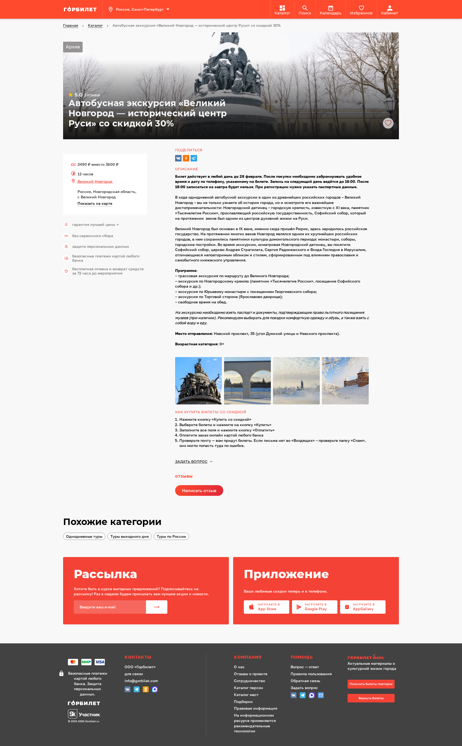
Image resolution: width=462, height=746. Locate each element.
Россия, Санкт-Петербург (140, 9)
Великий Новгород (95, 181)
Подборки (243, 701)
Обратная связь (305, 680)
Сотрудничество (249, 680)
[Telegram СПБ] (137, 690)
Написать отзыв (199, 490)
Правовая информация (255, 708)
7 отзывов (92, 95)
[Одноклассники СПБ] (146, 690)
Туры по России (171, 536)
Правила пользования (311, 673)
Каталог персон (248, 687)
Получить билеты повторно (371, 684)
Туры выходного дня (129, 536)
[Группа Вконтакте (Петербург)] (127, 690)
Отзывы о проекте (250, 673)
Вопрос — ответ (305, 666)
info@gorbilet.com (141, 680)
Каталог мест (246, 694)
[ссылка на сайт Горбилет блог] (374, 657)
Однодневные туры (84, 536)
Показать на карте (95, 203)
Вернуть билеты (371, 698)
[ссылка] (81, 9)
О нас (239, 666)
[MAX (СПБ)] (155, 690)
